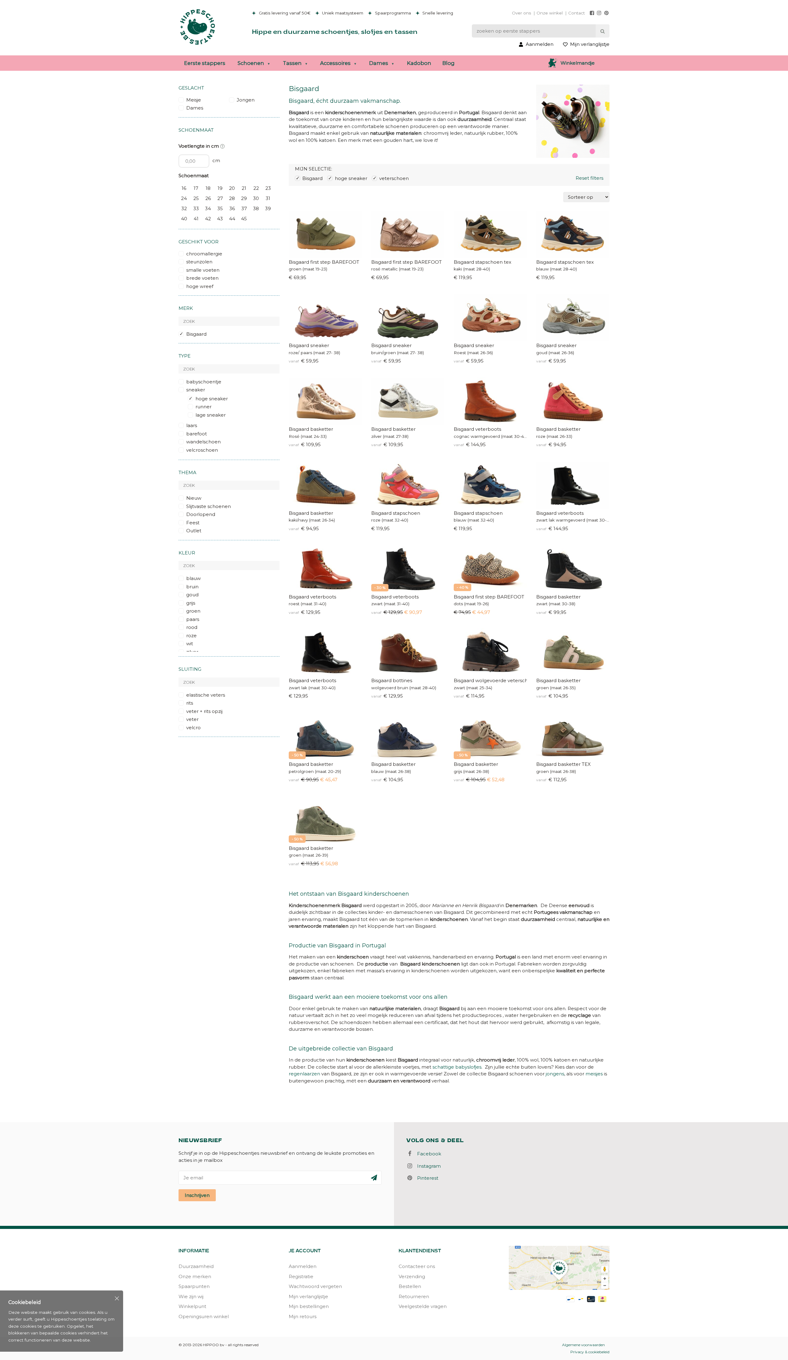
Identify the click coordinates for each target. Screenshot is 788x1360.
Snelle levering (437, 12)
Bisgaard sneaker (309, 345)
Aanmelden (302, 1266)
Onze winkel (550, 12)
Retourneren (414, 1296)
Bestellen (410, 1286)
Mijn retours (302, 1316)
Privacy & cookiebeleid (589, 1352)
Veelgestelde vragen (423, 1306)
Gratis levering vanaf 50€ (284, 12)
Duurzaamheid (196, 1266)
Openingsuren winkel (204, 1316)
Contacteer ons (417, 1266)
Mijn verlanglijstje (308, 1296)
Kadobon (419, 63)
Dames (378, 63)
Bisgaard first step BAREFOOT (324, 262)
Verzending (412, 1276)
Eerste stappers (204, 63)
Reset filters (589, 178)
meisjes (594, 1074)
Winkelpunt (192, 1306)
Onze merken (195, 1276)
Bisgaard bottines (391, 680)
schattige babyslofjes (456, 1067)
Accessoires (335, 63)
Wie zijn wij (191, 1296)
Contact (576, 12)
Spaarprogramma (392, 12)
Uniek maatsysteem (342, 12)
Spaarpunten (194, 1286)
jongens (555, 1074)
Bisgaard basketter (311, 429)
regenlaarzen (304, 1074)
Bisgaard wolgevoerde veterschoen (490, 680)
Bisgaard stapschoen (395, 513)
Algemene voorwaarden (583, 1344)
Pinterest (425, 1178)
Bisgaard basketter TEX (563, 764)
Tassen (292, 63)
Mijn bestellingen (309, 1306)
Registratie (301, 1276)
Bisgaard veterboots (477, 429)
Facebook (427, 1154)
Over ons (521, 12)
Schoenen (251, 63)
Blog (448, 63)
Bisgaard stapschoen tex (482, 262)
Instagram (427, 1166)
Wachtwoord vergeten (315, 1286)
